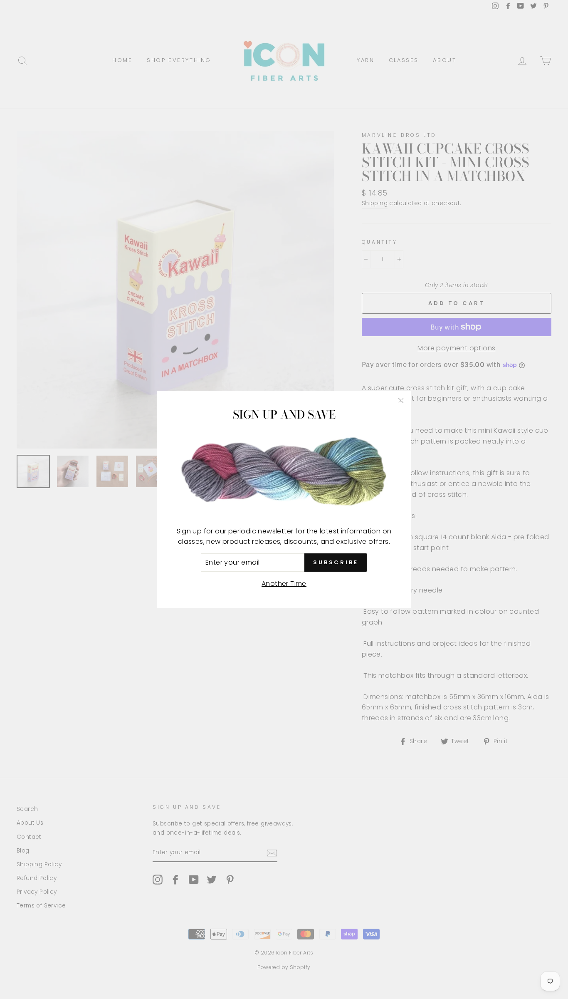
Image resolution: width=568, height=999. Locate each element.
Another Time (284, 583)
